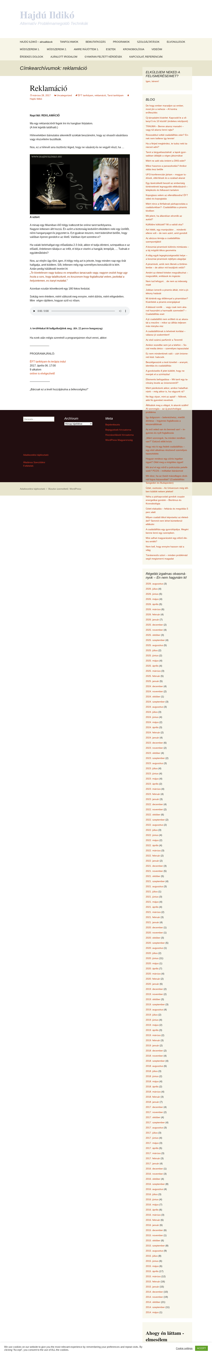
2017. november (154, 1112)
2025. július (152, 650)
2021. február (153, 917)
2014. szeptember (155, 1307)
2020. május (152, 963)
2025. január (152, 681)
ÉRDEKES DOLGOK (31, 56)
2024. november (154, 691)
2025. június (152, 655)
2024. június (152, 717)
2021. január (152, 922)
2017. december (154, 1107)
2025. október (153, 635)
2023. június (152, 773)
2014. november (154, 1297)
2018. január (152, 1102)
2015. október (153, 1240)
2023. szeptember (155, 758)
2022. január (152, 860)
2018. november (154, 1055)
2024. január (152, 737)
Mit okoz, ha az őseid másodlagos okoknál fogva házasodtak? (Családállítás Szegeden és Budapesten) (167, 479)
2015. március (153, 1276)
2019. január (152, 1045)
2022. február (153, 855)
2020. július (152, 953)
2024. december (154, 686)
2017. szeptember (155, 1122)
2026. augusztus (154, 583)
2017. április (152, 1148)
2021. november (154, 871)
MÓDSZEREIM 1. (30, 49)
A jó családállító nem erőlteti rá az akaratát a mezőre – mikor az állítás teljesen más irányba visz (167, 322)
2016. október (153, 1179)
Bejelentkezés (112, 424)
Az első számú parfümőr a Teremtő (164, 339)
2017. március (153, 1153)
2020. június (152, 958)
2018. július (152, 1071)
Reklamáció (48, 87)
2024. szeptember (155, 701)
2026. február (153, 614)
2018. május (152, 1081)
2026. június (152, 594)
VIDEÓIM (157, 49)
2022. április (152, 845)
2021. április (152, 907)
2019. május (152, 1025)
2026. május (152, 599)
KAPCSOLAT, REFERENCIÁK (146, 56)
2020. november (154, 932)
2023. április (152, 783)
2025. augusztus (154, 645)
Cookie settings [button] (184, 1348)
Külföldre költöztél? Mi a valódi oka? (164, 224)
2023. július (152, 768)
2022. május (152, 840)
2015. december (154, 1230)
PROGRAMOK (121, 41)
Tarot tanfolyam (115, 95)
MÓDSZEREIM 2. (57, 49)
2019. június (152, 1019)
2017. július (152, 1132)
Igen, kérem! (152, 81)
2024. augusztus (154, 706)
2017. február (153, 1158)
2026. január (152, 619)
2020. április (152, 968)
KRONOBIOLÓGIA (133, 49)
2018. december (154, 1050)
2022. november (154, 809)
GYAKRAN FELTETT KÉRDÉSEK (103, 56)
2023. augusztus (154, 763)
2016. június (152, 1199)
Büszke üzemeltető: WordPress (64, 488)
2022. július (152, 830)
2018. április (152, 1086)
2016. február (153, 1220)
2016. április (152, 1209)
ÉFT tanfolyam (85, 95)
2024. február (153, 732)
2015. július (152, 1256)
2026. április (152, 604)
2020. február (153, 978)
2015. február (153, 1281)
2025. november (154, 630)
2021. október (153, 876)
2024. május (152, 722)
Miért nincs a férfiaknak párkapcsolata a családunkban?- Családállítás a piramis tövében (166, 207)
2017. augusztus (154, 1127)
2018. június (152, 1076)
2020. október (153, 937)
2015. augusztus (154, 1250)
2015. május (152, 1266)
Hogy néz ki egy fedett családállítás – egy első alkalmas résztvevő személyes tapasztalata (166, 450)
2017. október (153, 1117)
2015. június (152, 1261)
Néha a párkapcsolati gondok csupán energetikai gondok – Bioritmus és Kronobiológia (165, 500)
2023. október (153, 753)
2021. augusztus (154, 886)
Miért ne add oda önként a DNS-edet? (166, 160)
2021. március (153, 912)
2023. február (153, 794)
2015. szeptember (155, 1245)
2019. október (153, 999)
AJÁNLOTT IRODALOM (64, 56)
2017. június (152, 1137)
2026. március (153, 609)
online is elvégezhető (42, 373)
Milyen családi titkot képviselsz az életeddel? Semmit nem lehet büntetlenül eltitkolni (167, 521)
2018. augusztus (154, 1066)
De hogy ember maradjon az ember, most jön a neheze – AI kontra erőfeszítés (165, 109)
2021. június (152, 896)
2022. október (153, 814)
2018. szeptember (155, 1061)
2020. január (152, 984)
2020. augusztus (154, 948)
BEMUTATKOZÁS (96, 41)
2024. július (152, 712)
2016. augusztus (154, 1189)
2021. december (154, 866)
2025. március (153, 671)
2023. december (154, 742)
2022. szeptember (155, 819)
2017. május (152, 1143)
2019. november (154, 994)
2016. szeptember (155, 1184)
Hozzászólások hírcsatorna (119, 435)
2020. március (153, 973)
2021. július (152, 891)
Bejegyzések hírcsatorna (118, 429)
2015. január (152, 1286)
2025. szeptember (155, 640)
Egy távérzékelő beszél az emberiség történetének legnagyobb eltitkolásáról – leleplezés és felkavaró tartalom (167, 186)
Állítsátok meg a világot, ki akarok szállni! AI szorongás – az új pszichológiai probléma (167, 408)
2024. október (153, 696)
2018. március (153, 1091)
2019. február (153, 1040)
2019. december (154, 989)
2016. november (154, 1173)
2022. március (153, 850)
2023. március (153, 789)
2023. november (154, 748)
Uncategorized (64, 95)
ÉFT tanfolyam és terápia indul (48, 361)
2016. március (153, 1214)
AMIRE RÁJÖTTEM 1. (86, 49)
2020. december (154, 927)
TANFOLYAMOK (69, 41)
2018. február (153, 1096)
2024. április (152, 727)
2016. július (152, 1194)
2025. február (153, 676)
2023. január (152, 799)
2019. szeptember (155, 1004)
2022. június (152, 835)
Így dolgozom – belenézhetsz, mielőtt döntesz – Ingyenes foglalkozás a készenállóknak (165, 421)
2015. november (154, 1235)
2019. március (153, 1035)
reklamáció (100, 95)
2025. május (152, 660)
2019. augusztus (154, 1009)
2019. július (152, 1014)
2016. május (152, 1204)
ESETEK (111, 49)
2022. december (154, 804)
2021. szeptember (155, 881)
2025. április (152, 665)
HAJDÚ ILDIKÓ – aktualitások (36, 41)
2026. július (152, 588)
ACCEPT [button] (201, 1348)
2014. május (152, 1312)
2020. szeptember (155, 943)
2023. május (152, 778)
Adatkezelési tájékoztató (36, 455)
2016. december (154, 1168)
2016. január (152, 1225)
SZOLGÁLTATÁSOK (148, 41)
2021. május (152, 901)
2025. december (154, 624)
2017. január (152, 1163)
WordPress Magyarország (119, 440)
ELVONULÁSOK (176, 41)
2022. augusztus (154, 824)
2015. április (152, 1271)
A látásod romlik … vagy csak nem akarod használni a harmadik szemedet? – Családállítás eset (166, 310)
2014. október (153, 1302)
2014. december (154, 1291)
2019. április (152, 1030)
